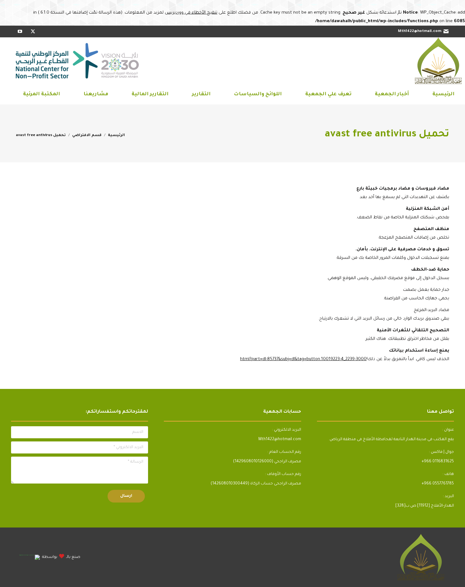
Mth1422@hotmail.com (419, 31)
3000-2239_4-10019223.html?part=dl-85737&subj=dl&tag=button (303, 359)
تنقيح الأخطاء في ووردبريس (191, 12)
